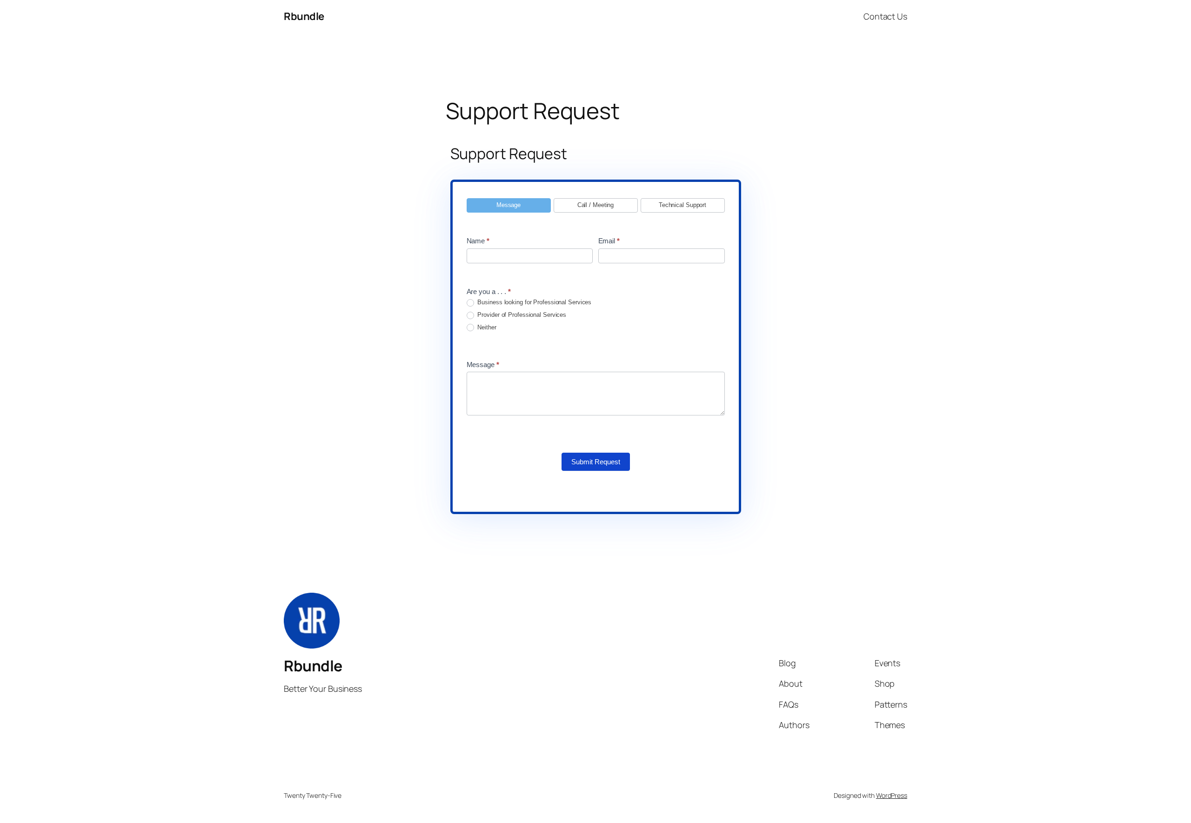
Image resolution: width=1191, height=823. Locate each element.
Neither (486, 327)
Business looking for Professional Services (534, 302)
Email (609, 241)
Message (483, 364)
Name (478, 241)
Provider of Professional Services (521, 314)
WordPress (891, 795)
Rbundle (304, 16)
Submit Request (595, 462)
